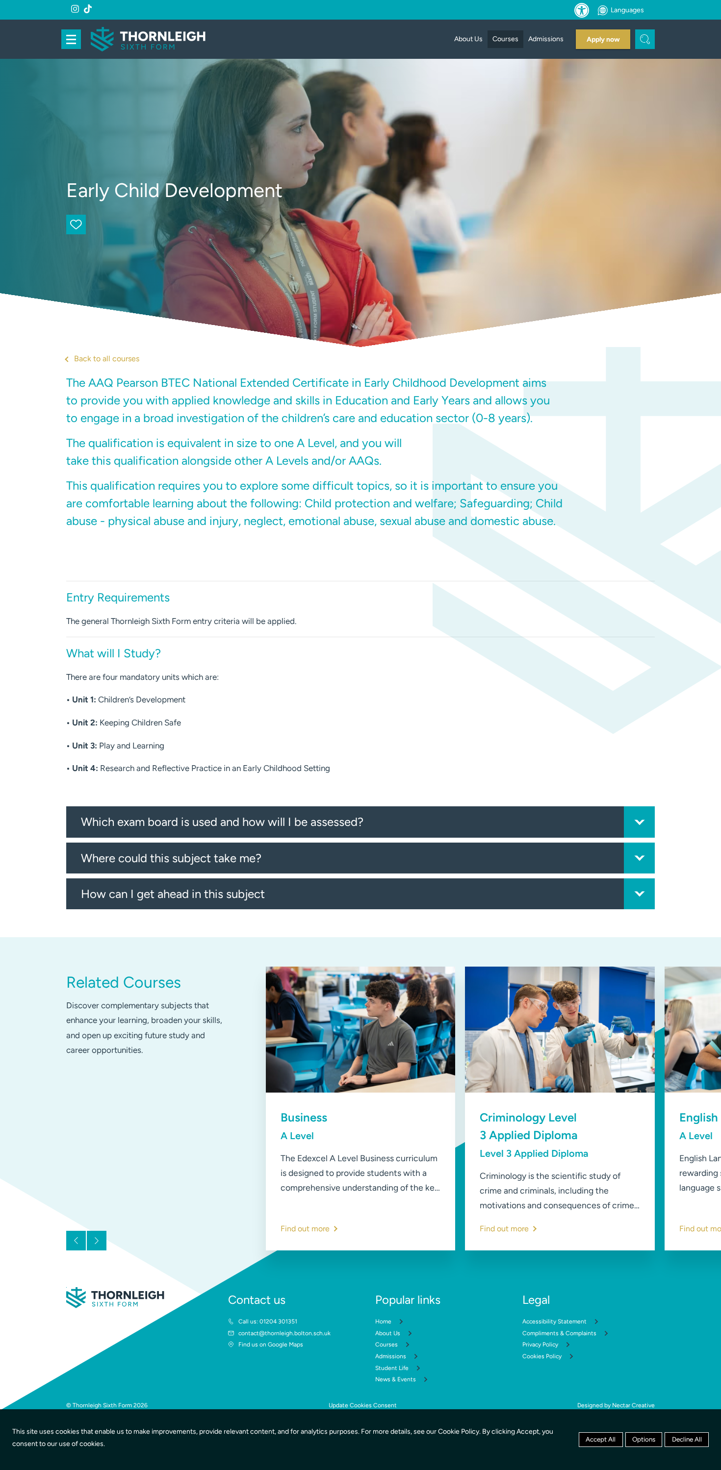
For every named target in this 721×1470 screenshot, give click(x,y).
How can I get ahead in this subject (173, 893)
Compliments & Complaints (559, 1333)
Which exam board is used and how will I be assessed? (222, 821)
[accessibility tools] (581, 10)
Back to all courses (106, 358)
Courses (505, 39)
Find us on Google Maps (270, 1344)
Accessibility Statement (554, 1321)
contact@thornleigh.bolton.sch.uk (284, 1333)
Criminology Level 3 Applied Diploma (534, 1135)
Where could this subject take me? (171, 858)
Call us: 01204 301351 (267, 1321)
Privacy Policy (540, 1344)
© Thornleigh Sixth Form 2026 (107, 1405)
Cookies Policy (542, 1356)
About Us (468, 39)
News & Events (395, 1379)
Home (383, 1321)
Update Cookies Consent (363, 1405)
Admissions (546, 39)
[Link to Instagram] (75, 8)
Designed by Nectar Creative (616, 1405)
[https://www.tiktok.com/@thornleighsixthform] (87, 8)
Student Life (392, 1368)
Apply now (603, 39)
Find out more (305, 1228)
